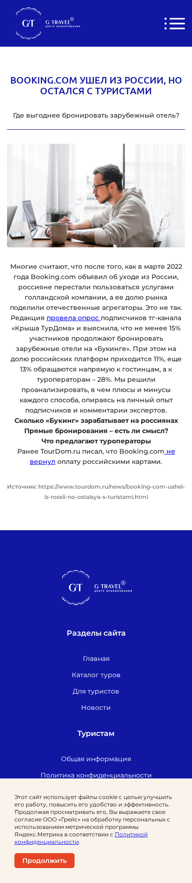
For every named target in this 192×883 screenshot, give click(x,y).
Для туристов (96, 691)
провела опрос (74, 318)
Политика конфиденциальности (96, 775)
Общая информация (96, 759)
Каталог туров (96, 675)
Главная (96, 658)
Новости (96, 707)
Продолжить (44, 860)
